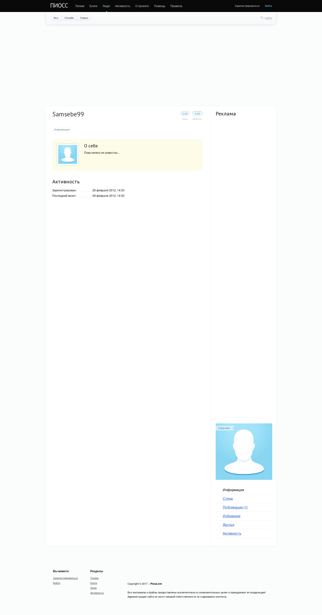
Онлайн (69, 18)
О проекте (142, 6)
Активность (122, 6)
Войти (268, 6)
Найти (268, 18)
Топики (79, 6)
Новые (84, 18)
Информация (233, 489)
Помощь (159, 6)
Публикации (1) (235, 507)
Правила (176, 6)
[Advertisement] (161, 65)
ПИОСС (59, 5)
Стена (228, 498)
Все (56, 18)
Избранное (231, 515)
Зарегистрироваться (247, 6)
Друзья (228, 524)
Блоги (93, 6)
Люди (106, 6)
